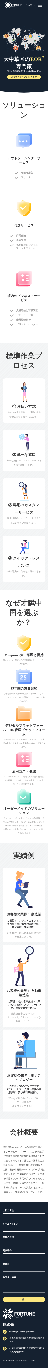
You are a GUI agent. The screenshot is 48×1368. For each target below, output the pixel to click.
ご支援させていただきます (24, 77)
